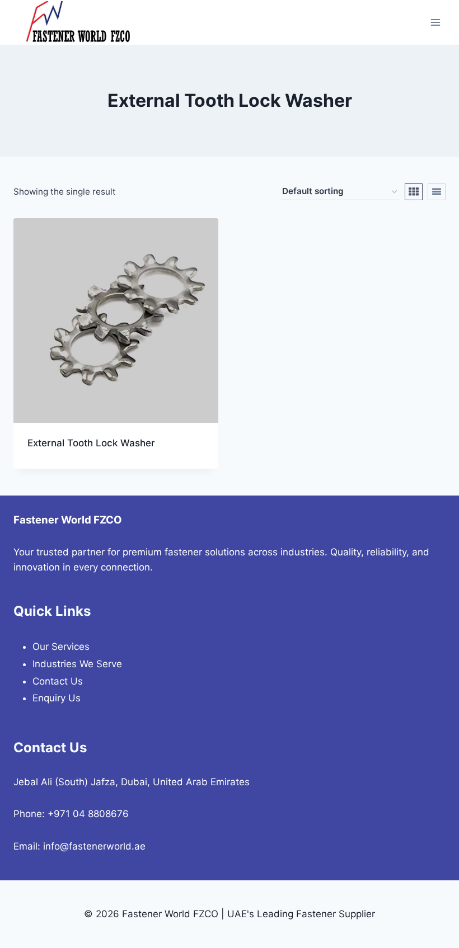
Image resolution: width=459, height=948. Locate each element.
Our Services (61, 646)
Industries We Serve (77, 663)
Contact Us (57, 681)
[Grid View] (414, 191)
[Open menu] (435, 22)
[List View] (437, 191)
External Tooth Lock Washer (91, 443)
